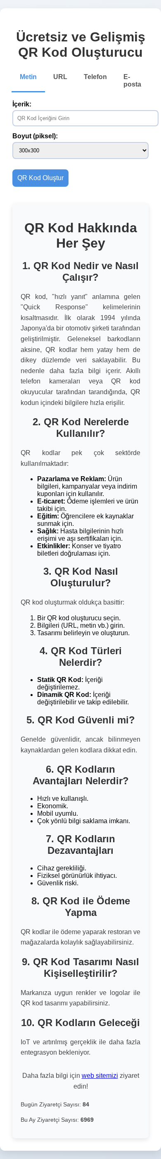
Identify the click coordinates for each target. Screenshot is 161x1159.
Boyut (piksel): (35, 136)
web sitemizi (100, 1075)
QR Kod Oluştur (40, 177)
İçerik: (21, 104)
